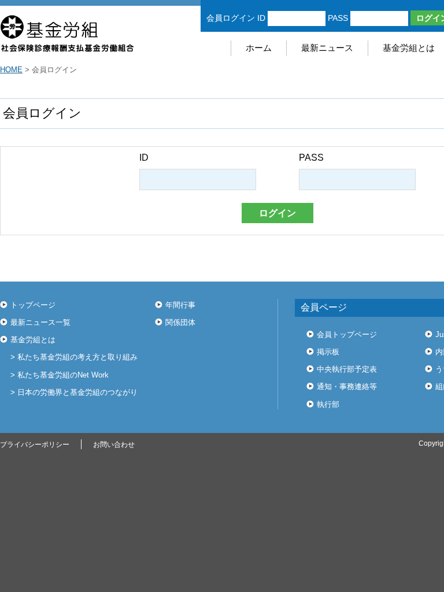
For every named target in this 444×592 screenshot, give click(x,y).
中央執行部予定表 (347, 369)
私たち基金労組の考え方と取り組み (77, 357)
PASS (338, 18)
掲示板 (328, 351)
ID (261, 18)
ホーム (259, 48)
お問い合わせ (114, 445)
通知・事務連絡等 (347, 386)
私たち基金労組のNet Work (63, 375)
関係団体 (180, 322)
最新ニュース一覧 (40, 322)
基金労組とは (33, 339)
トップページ (33, 305)
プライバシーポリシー (34, 445)
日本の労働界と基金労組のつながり (77, 392)
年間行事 (180, 305)
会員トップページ (347, 334)
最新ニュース (327, 48)
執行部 (328, 404)
